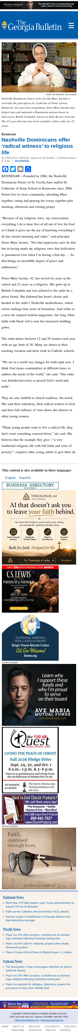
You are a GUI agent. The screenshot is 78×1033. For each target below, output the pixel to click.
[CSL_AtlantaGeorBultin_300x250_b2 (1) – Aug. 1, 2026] (30, 611)
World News (12, 929)
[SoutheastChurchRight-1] (30, 823)
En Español (22, 161)
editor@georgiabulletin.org (26, 1020)
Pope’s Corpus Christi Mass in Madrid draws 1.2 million (39, 952)
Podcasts (70, 1026)
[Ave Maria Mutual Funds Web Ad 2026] (39, 8)
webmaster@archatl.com (51, 1020)
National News (13, 897)
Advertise (35, 1030)
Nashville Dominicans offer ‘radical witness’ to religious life (37, 146)
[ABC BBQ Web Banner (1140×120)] (39, 1008)
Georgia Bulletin (31, 26)
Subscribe (17, 1030)
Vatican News (12, 961)
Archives (34, 1026)
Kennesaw (9, 134)
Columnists (52, 1026)
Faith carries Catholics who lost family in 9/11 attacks (37, 911)
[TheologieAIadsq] (39, 563)
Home (5, 1026)
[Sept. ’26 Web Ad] (30, 659)
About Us (18, 1026)
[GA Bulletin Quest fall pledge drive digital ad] (30, 792)
